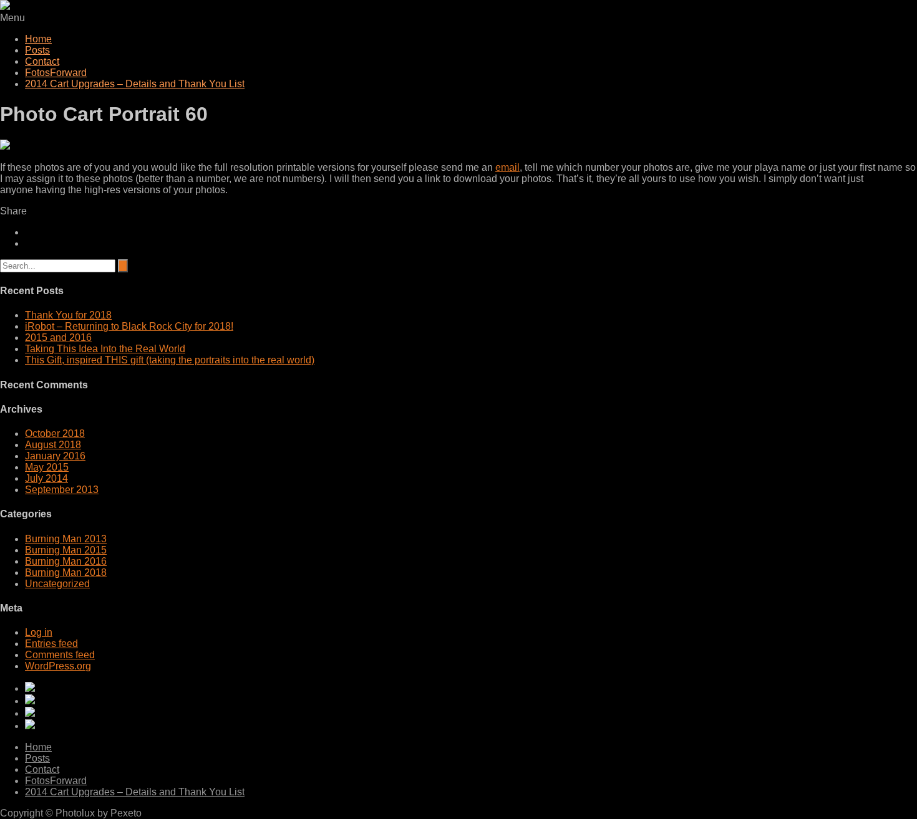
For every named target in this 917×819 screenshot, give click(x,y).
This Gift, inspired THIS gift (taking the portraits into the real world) (169, 360)
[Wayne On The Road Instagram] (471, 700)
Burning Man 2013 (66, 539)
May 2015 (47, 467)
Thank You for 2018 (68, 315)
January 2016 (55, 456)
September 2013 (62, 489)
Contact (42, 61)
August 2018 (53, 444)
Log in (38, 632)
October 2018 (55, 433)
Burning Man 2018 (66, 572)
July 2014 (46, 478)
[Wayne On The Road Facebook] (471, 725)
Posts (37, 50)
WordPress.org (58, 666)
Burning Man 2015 (66, 550)
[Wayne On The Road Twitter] (471, 713)
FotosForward (56, 72)
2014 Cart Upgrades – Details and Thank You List (135, 84)
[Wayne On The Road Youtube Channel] (471, 688)
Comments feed (60, 654)
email (507, 167)
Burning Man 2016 (66, 561)
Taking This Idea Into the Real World (105, 348)
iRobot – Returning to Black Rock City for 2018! (129, 326)
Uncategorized (57, 583)
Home (38, 39)
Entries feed (51, 643)
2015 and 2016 (58, 337)
